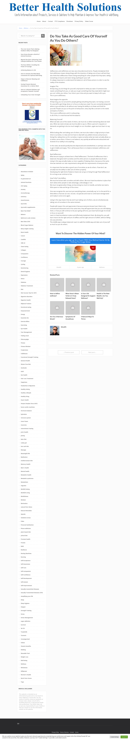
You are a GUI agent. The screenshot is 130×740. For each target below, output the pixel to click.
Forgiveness (24, 350)
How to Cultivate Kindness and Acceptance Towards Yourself (30, 90)
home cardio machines (28, 407)
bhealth (59, 267)
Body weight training (27, 229)
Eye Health (24, 328)
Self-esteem (24, 582)
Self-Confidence (25, 575)
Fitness (23, 343)
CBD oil (23, 243)
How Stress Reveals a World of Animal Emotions (30, 55)
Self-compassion (26, 571)
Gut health (24, 375)
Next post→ (92, 352)
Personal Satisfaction (27, 525)
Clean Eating (24, 246)
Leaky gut (24, 443)
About (44, 21)
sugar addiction (25, 621)
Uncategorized (25, 639)
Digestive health (26, 300)
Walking (23, 650)
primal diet (24, 535)
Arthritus (23, 196)
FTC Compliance (60, 21)
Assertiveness (25, 200)
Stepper (23, 607)
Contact (50, 21)
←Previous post (68, 352)
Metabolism (24, 482)
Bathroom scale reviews (28, 218)
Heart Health (25, 400)
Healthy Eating (25, 389)
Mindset (23, 500)
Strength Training (26, 610)
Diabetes (23, 282)
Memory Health (25, 464)
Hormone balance (26, 411)
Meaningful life (25, 453)
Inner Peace (24, 421)
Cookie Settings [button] (115, 737)
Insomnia (24, 425)
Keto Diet (23, 439)
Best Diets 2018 (25, 221)
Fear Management (26, 332)
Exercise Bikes (25, 321)
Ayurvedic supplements (28, 207)
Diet (22, 289)
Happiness (24, 382)
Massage (23, 450)
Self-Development (26, 578)
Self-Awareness (25, 564)
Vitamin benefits (26, 646)
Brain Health (24, 232)
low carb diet (25, 446)
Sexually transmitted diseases (30, 589)
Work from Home (26, 678)
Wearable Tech (25, 653)
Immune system (26, 418)
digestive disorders (26, 296)
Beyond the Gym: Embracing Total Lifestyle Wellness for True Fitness (31, 60)
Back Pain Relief (25, 211)
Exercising (24, 325)
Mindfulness (24, 496)
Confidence (24, 257)
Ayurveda (24, 204)
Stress (22, 614)
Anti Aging (24, 186)
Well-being (24, 660)
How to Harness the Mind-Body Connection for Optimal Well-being (31, 74)
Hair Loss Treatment (27, 378)
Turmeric (23, 635)
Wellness (23, 664)
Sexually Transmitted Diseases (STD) (32, 592)
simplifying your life (27, 596)
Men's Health (25, 468)
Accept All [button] (124, 737)
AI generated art (26, 179)
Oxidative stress (26, 518)
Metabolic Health (26, 475)
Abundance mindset (27, 171)
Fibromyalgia (25, 339)
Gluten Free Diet (26, 364)
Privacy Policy (79, 21)
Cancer (23, 236)
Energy (23, 314)
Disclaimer (69, 21)
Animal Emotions (26, 182)
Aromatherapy (25, 193)
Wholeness (24, 667)
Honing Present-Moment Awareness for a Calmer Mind (30, 85)
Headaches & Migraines (28, 386)
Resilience (24, 550)
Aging (22, 175)
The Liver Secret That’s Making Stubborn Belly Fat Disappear (30, 50)
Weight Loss (24, 657)
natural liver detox (26, 507)
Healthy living (25, 396)
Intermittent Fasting (27, 428)
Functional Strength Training (29, 357)
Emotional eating (26, 307)
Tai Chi (23, 628)
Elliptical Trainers (26, 303)
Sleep (22, 600)
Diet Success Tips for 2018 (28, 293)
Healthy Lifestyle (26, 393)
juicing (23, 435)
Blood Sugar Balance (27, 225)
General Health (25, 361)
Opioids (23, 514)
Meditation (24, 457)
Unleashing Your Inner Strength (30, 95)
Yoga (22, 682)
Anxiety (23, 189)
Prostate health (25, 539)
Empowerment (25, 311)
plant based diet (26, 532)
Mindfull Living (25, 493)
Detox (22, 278)
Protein (23, 543)
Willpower (24, 671)
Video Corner (89, 21)
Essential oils (25, 318)
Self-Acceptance (25, 560)
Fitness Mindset (25, 346)
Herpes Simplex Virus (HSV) (29, 403)
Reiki (22, 546)
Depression (24, 275)
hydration (24, 414)
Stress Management (27, 617)
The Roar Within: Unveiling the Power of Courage (30, 65)
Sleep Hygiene (25, 603)
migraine (23, 485)
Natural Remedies (26, 510)
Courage (23, 261)
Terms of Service (64, 732)
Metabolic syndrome (27, 478)
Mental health (25, 471)
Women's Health (26, 675)
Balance (23, 214)
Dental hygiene (25, 271)
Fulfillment (24, 353)
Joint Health (24, 432)
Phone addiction (26, 528)
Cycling (23, 264)
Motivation (24, 503)
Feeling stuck (25, 336)
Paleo (22, 521)
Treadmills (24, 632)
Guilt (22, 371)
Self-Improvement (26, 585)
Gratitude (24, 368)
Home (39, 21)
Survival (23, 625)
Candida (23, 239)
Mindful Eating (25, 489)
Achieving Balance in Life (28, 70)
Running (23, 557)
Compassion (24, 254)
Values (23, 642)
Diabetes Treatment (27, 286)
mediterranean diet (27, 460)
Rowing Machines (26, 553)
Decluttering (24, 268)
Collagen (23, 250)
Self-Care (23, 568)
